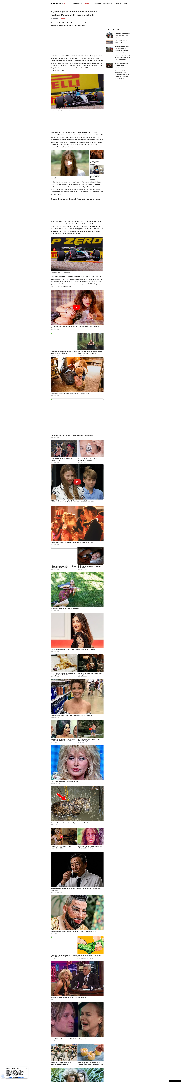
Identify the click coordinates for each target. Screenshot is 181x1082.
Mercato (117, 3)
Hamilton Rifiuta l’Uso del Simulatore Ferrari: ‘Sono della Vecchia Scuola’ (121, 65)
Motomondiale (76, 3)
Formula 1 (87, 3)
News (125, 3)
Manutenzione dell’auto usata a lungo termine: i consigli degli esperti (122, 35)
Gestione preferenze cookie (175, 1080)
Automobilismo (97, 3)
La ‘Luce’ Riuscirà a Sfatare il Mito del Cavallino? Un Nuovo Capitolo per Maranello (122, 57)
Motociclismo (106, 3)
